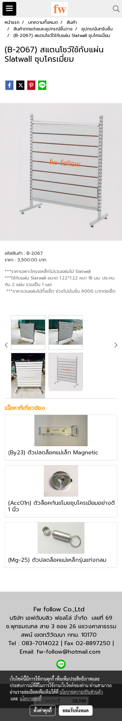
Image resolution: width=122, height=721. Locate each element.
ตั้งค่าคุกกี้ (43, 710)
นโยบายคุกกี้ (31, 698)
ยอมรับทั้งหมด (76, 710)
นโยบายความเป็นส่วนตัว (81, 692)
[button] (114, 8)
